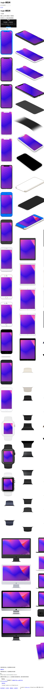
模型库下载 (15, 680)
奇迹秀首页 (2, 688)
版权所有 (3, 683)
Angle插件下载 (20, 680)
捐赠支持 (2, 669)
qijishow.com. (27, 687)
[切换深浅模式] (1, 7)
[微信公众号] (3, 681)
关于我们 (7, 688)
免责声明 (16, 688)
